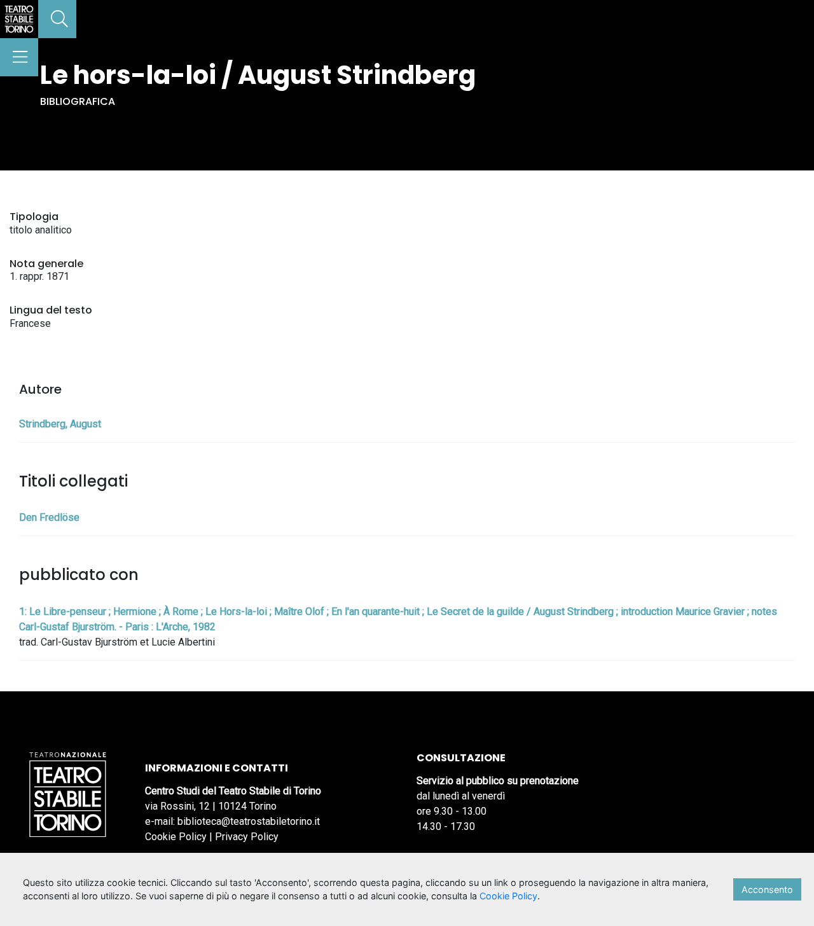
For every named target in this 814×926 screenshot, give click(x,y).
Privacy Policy (247, 837)
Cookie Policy (176, 837)
